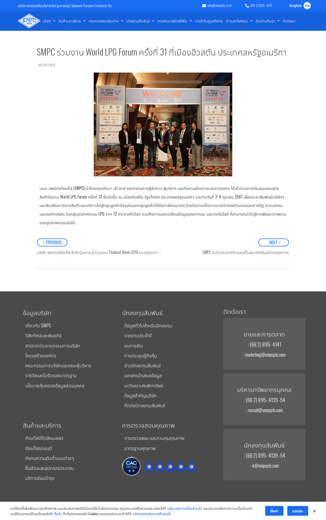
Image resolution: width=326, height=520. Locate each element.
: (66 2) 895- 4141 (264, 344)
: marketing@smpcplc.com (264, 354)
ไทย (307, 6)
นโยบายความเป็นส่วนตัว (184, 508)
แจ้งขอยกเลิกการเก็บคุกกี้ (152, 513)
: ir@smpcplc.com (264, 465)
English (296, 6)
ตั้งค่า (58, 513)
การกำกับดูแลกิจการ (209, 20)
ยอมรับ (297, 510)
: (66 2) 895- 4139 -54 (264, 400)
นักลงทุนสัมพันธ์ (138, 20)
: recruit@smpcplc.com (264, 409)
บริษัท (47, 20)
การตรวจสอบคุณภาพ (104, 20)
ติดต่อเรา (289, 20)
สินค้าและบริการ (70, 20)
